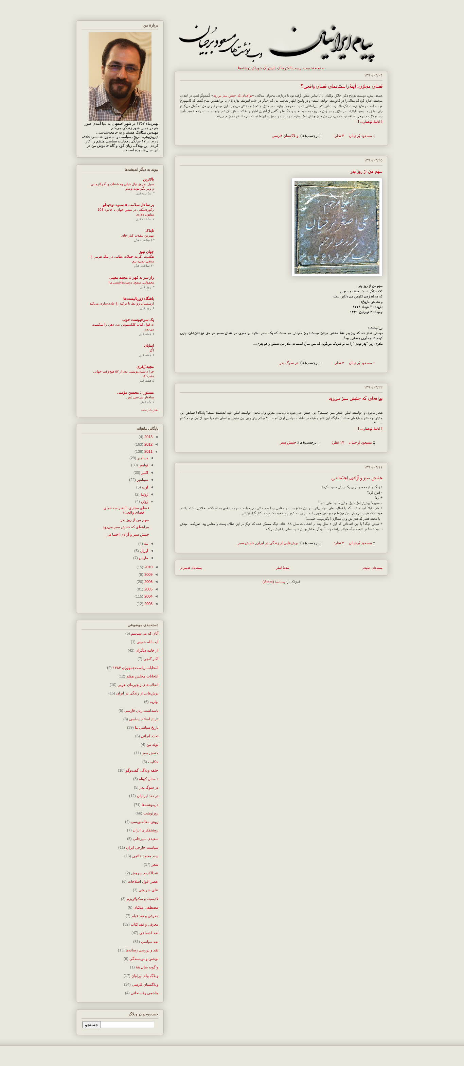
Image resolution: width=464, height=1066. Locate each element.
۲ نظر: (338, 543)
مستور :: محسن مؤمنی (135, 392)
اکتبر (144, 472)
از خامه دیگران (147, 650)
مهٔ (145, 543)
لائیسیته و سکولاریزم (142, 899)
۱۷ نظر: (337, 442)
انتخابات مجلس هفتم (142, 676)
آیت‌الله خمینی (147, 642)
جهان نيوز (146, 252)
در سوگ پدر (289, 363)
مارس (143, 558)
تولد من (152, 744)
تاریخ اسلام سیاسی (143, 719)
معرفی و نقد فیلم (144, 916)
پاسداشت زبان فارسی (141, 710)
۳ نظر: (338, 136)
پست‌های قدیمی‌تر (191, 567)
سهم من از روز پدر (366, 171)
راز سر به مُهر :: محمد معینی (131, 277)
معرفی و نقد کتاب (144, 924)
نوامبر (143, 465)
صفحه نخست (313, 68)
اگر (151, 350)
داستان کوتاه (148, 779)
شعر (154, 864)
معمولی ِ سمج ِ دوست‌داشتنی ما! (131, 282)
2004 (148, 596)
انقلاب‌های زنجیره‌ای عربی (138, 685)
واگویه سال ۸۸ (147, 967)
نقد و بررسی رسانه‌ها (142, 950)
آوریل (143, 551)
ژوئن (144, 501)
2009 (148, 574)
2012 (148, 444)
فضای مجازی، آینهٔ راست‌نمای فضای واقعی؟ (341, 86)
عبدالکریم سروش (144, 873)
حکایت (153, 762)
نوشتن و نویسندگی (143, 959)
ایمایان (149, 345)
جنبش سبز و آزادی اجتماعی (356, 477)
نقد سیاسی (149, 942)
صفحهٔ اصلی (282, 567)
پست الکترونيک (289, 68)
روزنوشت (150, 813)
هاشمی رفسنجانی (144, 993)
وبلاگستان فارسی (285, 136)
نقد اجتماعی (148, 933)
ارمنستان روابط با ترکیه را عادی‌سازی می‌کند (122, 303)
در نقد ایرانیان (147, 796)
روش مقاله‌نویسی (144, 822)
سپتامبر (142, 480)
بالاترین (148, 179)
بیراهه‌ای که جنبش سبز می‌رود (232, 95)
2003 (148, 604)
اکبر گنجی (150, 659)
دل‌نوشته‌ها (150, 805)
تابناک (149, 230)
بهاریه (154, 702)
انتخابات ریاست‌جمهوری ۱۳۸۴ (135, 668)
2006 (148, 582)
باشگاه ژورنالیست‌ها (138, 298)
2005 (148, 589)
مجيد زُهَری (145, 366)
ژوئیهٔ (144, 494)
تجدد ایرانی (149, 736)
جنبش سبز (288, 442)
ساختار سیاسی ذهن (140, 397)
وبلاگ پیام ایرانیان (144, 976)
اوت (144, 487)
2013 (148, 437)
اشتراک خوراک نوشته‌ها (256, 68)
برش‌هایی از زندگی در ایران (277, 543)
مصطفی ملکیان (145, 907)
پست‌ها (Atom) (274, 582)
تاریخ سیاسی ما (146, 727)
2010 (148, 567)
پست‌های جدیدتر (372, 567)
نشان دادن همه (149, 410)
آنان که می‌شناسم (144, 633)
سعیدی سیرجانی (145, 839)
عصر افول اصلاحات (143, 881)
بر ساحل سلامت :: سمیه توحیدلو (128, 205)
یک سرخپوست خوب (138, 319)
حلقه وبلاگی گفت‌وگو (142, 770)
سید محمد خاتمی (145, 856)
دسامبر (142, 458)
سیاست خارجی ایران (142, 847)
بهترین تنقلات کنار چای (137, 235)
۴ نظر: (338, 363)
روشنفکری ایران (145, 830)
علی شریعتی (148, 890)
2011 (148, 451)
